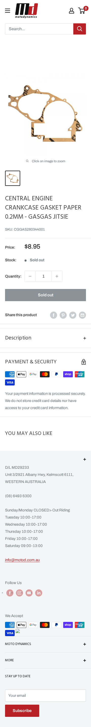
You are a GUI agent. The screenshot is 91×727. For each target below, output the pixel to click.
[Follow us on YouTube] (29, 592)
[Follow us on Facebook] (9, 592)
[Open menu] (7, 11)
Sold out (45, 295)
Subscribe (22, 710)
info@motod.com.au (22, 560)
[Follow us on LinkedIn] (38, 592)
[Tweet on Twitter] (72, 315)
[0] (82, 11)
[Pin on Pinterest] (63, 315)
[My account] (71, 10)
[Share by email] (82, 315)
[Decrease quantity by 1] (30, 276)
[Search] (79, 29)
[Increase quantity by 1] (57, 276)
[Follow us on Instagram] (19, 592)
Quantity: (13, 276)
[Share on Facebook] (53, 315)
